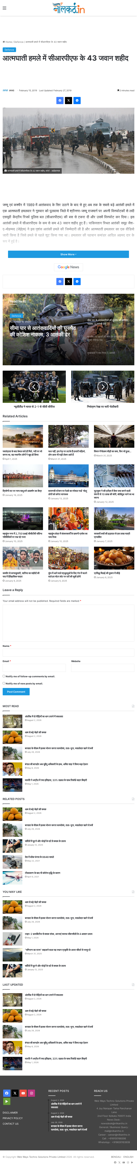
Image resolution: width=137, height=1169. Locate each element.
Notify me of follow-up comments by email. (30, 676)
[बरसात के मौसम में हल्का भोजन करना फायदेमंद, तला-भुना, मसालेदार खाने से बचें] (12, 753)
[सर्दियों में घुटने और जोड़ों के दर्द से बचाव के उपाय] (12, 846)
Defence (19, 41)
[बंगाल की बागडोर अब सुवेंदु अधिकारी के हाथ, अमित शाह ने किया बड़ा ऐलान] (12, 769)
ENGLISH (128, 1156)
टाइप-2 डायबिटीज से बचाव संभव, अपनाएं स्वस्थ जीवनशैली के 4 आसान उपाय (58, 933)
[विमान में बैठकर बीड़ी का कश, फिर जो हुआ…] (114, 436)
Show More (67, 254)
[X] (68, 100)
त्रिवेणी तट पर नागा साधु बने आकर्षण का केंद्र (22, 490)
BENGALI (116, 1156)
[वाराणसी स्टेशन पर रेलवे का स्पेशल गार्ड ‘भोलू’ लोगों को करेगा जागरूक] (68, 475)
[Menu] (4, 9)
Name (7, 646)
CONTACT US (11, 1123)
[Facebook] (60, 100)
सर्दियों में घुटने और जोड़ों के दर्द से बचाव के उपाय (45, 841)
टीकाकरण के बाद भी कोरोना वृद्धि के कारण (42, 872)
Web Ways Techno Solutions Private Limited (41, 1156)
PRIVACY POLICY (13, 1118)
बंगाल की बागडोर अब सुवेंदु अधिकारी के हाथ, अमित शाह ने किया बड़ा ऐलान (56, 764)
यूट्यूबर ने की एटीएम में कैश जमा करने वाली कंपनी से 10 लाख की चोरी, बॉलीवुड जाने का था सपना (114, 494)
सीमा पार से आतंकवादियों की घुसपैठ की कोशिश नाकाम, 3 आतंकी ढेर (43, 330)
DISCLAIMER (10, 1112)
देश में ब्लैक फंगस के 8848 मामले (39, 856)
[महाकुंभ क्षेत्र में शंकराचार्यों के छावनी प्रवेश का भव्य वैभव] (68, 518)
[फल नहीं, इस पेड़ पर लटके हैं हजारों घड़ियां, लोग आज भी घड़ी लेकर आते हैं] (68, 436)
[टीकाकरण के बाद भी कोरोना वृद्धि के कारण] (12, 878)
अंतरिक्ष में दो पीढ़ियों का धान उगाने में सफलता (44, 716)
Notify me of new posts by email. (24, 683)
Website (75, 661)
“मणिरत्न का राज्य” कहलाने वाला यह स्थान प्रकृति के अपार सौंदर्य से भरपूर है (57, 949)
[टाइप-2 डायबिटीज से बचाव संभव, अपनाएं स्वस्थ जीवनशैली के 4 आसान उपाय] (12, 939)
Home (8, 41)
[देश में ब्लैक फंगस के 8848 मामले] (12, 862)
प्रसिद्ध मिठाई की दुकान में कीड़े (107, 573)
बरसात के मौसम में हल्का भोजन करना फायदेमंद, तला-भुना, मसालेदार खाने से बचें (59, 748)
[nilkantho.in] (68, 8)
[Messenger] (77, 100)
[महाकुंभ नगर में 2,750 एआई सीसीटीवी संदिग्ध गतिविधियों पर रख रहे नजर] (23, 518)
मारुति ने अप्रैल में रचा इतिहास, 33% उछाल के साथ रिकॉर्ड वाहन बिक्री (56, 780)
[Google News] (68, 267)
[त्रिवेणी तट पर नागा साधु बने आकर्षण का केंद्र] (23, 475)
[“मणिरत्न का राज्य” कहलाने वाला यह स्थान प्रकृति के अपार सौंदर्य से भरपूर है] (12, 954)
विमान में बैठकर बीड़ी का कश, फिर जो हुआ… (112, 451)
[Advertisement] (68, 27)
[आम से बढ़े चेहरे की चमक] (12, 737)
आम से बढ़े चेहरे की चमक (35, 732)
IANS (11, 90)
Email (7, 661)
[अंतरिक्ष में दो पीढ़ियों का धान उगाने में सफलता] (12, 721)
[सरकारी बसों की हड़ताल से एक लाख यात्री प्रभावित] (114, 518)
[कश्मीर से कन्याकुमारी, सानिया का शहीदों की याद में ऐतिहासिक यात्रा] (23, 558)
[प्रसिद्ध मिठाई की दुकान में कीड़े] (114, 558)
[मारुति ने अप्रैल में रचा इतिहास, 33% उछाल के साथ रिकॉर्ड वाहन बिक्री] (12, 785)
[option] (68, 329)
